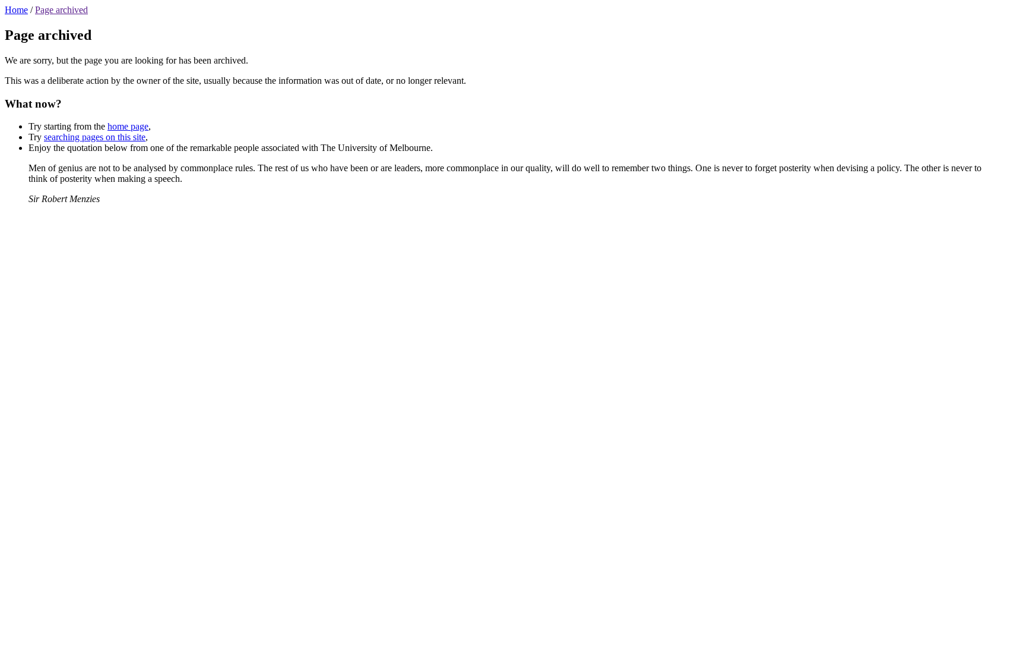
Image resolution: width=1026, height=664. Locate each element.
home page (127, 126)
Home (16, 10)
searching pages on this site (94, 137)
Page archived (61, 10)
